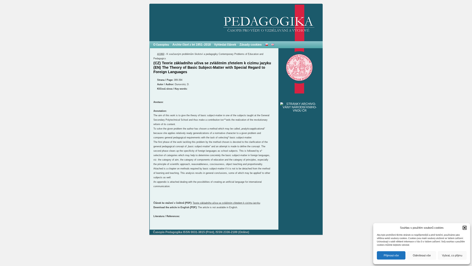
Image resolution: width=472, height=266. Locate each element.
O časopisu (161, 44)
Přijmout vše (391, 255)
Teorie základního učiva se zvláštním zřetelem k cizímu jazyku (226, 203)
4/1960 (160, 54)
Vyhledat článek (225, 44)
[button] (464, 228)
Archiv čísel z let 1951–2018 (191, 44)
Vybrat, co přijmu (452, 255)
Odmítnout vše (422, 255)
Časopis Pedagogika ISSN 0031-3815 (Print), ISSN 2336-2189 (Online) (201, 232)
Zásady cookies (251, 44)
